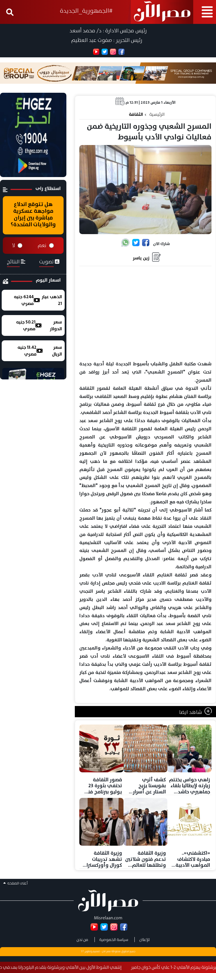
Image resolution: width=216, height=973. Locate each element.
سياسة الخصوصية (113, 939)
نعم (42, 245)
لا (13, 245)
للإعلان (144, 939)
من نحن (82, 939)
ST (82, 951)
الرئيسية (157, 114)
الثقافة (136, 114)
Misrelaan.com (108, 918)
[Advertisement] (145, 313)
